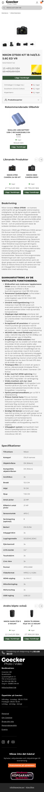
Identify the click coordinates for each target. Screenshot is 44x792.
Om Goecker (7, 718)
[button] (37, 3)
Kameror (5, 13)
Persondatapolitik (9, 725)
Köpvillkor (30, 787)
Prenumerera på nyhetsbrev (22, 765)
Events (5, 729)
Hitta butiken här (9, 687)
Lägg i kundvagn (22, 78)
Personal (5, 714)
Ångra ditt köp (8, 722)
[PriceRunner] (22, 776)
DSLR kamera (15, 13)
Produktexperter (15, 100)
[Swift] (12, 3)
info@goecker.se (17, 787)
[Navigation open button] (3, 2)
